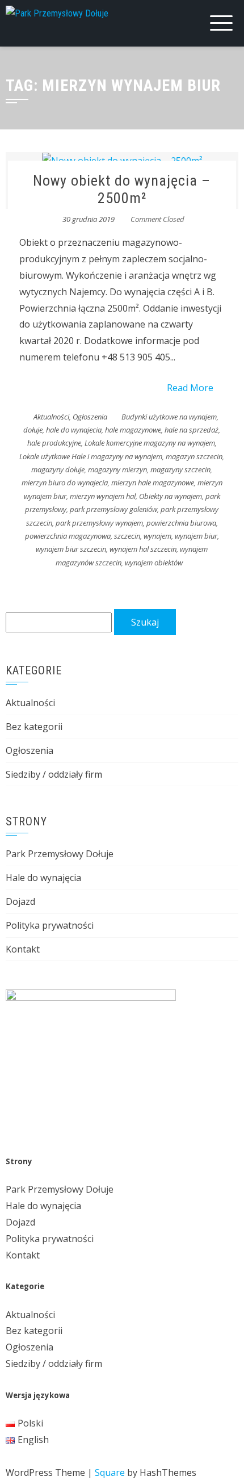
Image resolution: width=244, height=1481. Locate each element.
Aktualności (51, 417)
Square (110, 1472)
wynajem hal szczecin (143, 549)
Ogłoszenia (90, 417)
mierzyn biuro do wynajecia (65, 482)
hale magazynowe (133, 430)
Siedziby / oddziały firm (54, 774)
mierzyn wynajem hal (103, 496)
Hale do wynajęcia (43, 877)
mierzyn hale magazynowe (152, 482)
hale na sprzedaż (191, 430)
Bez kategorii (34, 726)
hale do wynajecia (74, 430)
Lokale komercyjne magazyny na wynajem (150, 443)
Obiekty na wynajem (170, 496)
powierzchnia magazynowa (68, 536)
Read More (190, 387)
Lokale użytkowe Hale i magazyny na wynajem (90, 456)
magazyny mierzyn (117, 469)
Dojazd (20, 901)
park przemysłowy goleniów (113, 509)
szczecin (127, 536)
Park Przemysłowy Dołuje (59, 854)
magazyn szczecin (194, 456)
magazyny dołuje (58, 469)
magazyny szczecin (180, 469)
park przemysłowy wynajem (99, 523)
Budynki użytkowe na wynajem (169, 417)
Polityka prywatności (50, 925)
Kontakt (23, 949)
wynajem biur (196, 536)
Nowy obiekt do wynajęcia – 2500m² (122, 189)
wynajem (157, 536)
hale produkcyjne (54, 443)
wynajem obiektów (154, 562)
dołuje (33, 430)
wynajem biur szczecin (71, 549)
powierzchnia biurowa (181, 523)
